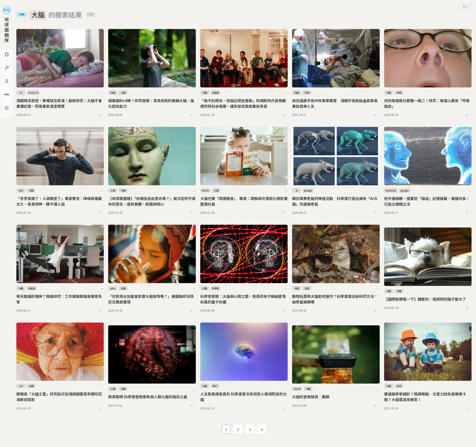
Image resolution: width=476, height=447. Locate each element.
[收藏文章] (99, 114)
